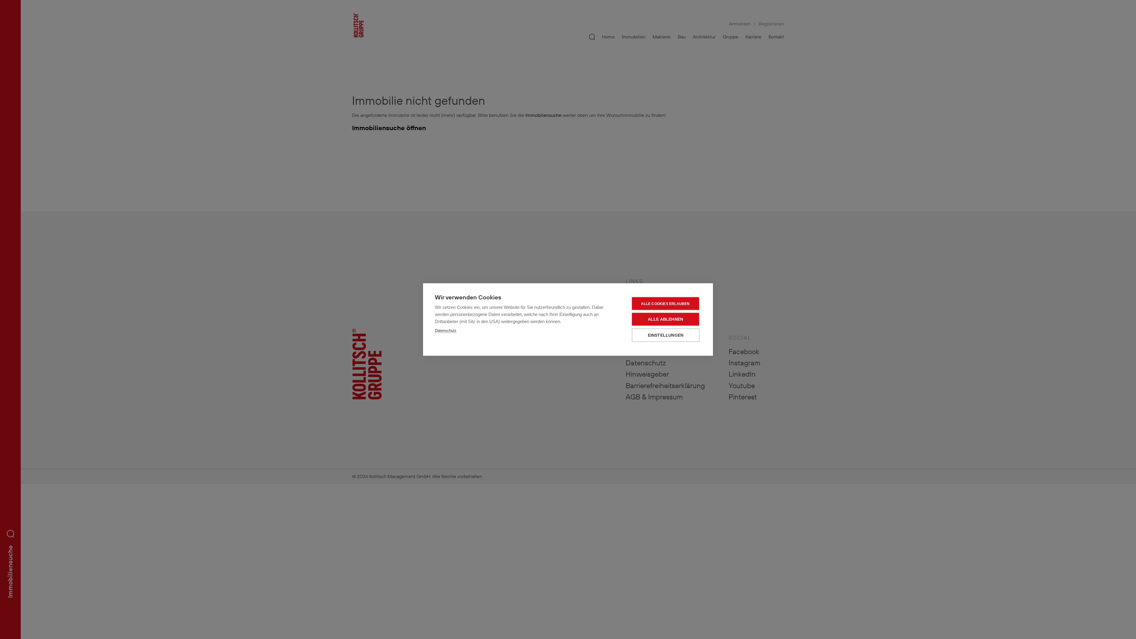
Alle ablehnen (665, 319)
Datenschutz (445, 330)
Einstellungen (666, 335)
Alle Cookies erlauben (665, 303)
